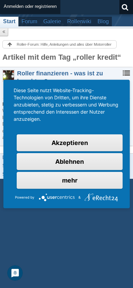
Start (9, 21)
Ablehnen (69, 161)
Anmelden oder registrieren (30, 6)
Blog (103, 21)
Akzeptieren (69, 142)
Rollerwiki (79, 21)
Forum (29, 21)
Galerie (52, 21)
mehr (69, 180)
